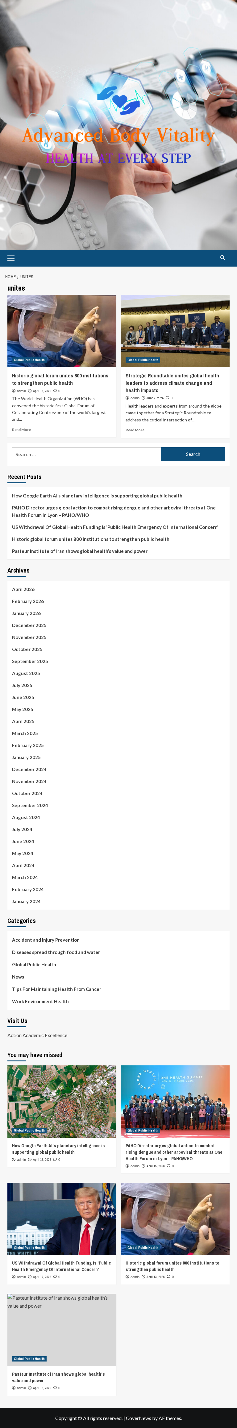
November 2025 (29, 637)
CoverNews (138, 1418)
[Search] (223, 257)
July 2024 (22, 829)
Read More (21, 429)
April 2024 (23, 865)
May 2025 (22, 709)
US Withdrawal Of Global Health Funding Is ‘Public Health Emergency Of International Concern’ (115, 527)
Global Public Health (29, 360)
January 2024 (26, 901)
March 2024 (25, 877)
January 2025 (26, 757)
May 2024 (22, 853)
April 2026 (23, 589)
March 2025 (25, 733)
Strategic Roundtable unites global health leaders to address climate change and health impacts (172, 383)
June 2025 (23, 697)
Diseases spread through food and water (56, 952)
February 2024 (28, 889)
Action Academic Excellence (37, 1035)
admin (21, 391)
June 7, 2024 (155, 398)
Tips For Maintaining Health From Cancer (56, 989)
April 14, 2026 (42, 1277)
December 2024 (29, 769)
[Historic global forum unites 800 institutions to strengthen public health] (61, 331)
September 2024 (30, 805)
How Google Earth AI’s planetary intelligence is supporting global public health (97, 495)
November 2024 (29, 781)
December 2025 (29, 625)
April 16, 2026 (42, 1159)
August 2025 (26, 673)
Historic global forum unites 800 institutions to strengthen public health (60, 379)
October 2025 (27, 649)
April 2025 (23, 721)
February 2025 (28, 745)
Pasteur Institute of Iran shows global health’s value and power (80, 551)
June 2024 (23, 841)
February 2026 (28, 601)
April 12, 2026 (42, 1388)
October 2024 (27, 793)
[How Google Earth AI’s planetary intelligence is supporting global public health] (61, 1101)
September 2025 (30, 661)
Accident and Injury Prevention (46, 940)
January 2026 (26, 613)
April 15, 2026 (156, 1166)
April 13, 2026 (42, 391)
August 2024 (26, 817)
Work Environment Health (40, 1001)
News (18, 976)
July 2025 (22, 685)
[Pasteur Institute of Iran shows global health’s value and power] (61, 1330)
